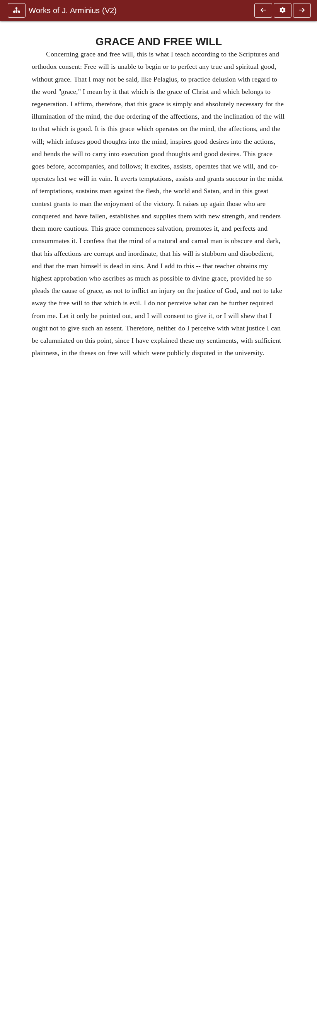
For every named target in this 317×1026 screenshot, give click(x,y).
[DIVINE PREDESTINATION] (263, 10)
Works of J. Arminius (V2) (73, 10)
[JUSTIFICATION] (302, 10)
